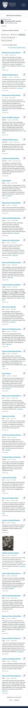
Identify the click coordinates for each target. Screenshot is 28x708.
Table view (22, 34)
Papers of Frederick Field (10, 498)
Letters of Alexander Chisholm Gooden (12, 659)
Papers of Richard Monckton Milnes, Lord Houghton (12, 218)
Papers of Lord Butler (9, 307)
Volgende (16, 700)
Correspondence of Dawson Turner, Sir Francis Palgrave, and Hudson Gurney (12, 457)
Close (9, 19)
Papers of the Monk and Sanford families (12, 262)
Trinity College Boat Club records (12, 573)
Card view (14, 34)
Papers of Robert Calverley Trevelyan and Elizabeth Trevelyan (12, 638)
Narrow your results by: (14, 15)
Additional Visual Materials (10, 158)
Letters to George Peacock (11, 520)
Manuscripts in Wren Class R (11, 95)
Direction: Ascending (7, 40)
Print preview (6, 34)
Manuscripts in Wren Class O (11, 52)
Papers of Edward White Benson (12, 595)
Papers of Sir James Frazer (11, 240)
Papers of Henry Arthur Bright (11, 616)
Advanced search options (10, 30)
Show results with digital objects (17, 47)
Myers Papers (6, 373)
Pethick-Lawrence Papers (10, 553)
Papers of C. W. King (8, 416)
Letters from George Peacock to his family (12, 435)
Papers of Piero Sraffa (9, 477)
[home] (10, 5)
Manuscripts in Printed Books (11, 203)
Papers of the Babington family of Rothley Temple (12, 329)
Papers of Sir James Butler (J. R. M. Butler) (12, 395)
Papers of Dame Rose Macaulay (12, 351)
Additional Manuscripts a (10, 139)
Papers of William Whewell (10, 117)
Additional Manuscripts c (10, 75)
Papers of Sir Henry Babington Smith (12, 676)
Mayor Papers (6, 180)
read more (20, 88)
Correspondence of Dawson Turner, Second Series (12, 284)
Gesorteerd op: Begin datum (8, 37)
